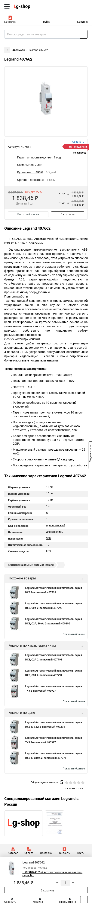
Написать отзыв (74, 788)
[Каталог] (7, 6)
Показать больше (74, 634)
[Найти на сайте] (84, 34)
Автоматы (18, 50)
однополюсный (55, 525)
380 (48, 538)
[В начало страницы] (84, 899)
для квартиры (54, 531)
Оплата (28, 853)
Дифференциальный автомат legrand (31, 564)
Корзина (82, 21)
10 (47, 544)
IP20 (49, 551)
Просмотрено (67, 901)
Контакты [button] (10, 21)
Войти (46, 21)
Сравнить (10, 901)
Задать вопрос (90, 453)
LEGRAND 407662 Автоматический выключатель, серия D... (52, 874)
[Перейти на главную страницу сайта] (32, 6)
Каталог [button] (13, 853)
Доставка (46, 853)
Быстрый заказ (28, 214)
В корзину (68, 214)
